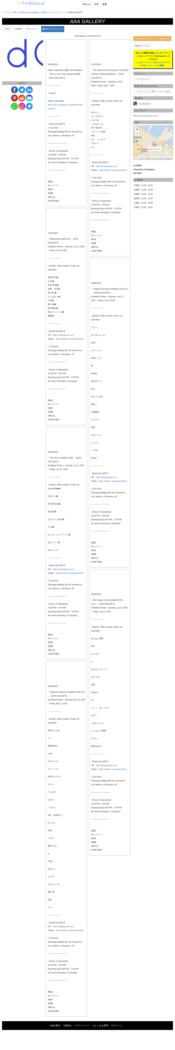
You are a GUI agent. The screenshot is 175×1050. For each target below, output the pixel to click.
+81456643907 (144, 104)
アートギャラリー (142, 79)
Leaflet (140, 158)
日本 (15, 12)
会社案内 (55, 1025)
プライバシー (83, 1025)
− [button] (137, 133)
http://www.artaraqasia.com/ (145, 116)
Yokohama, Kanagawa (29, 12)
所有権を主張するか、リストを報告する (152, 38)
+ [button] (137, 129)
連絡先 (68, 1025)
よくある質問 (101, 1025)
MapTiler (148, 158)
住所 (8, 29)
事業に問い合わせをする (53, 29)
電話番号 (19, 29)
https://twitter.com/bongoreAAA (113, 170)
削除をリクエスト (142, 46)
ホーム (88, 4)
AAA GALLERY (154, 149)
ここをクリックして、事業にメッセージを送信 (152, 91)
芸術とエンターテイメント (53, 12)
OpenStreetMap (158, 158)
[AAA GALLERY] (154, 143)
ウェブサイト (33, 29)
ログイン (117, 1025)
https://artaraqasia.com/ (106, 166)
